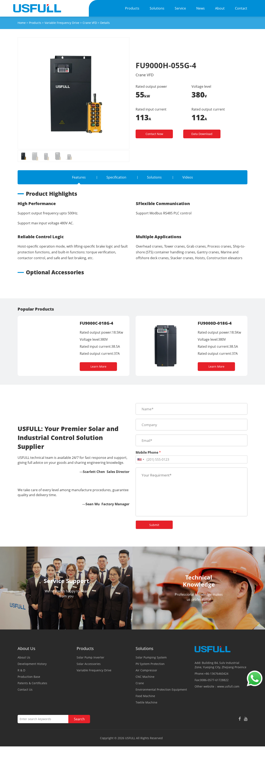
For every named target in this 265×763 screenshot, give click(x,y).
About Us (24, 657)
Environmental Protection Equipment (161, 689)
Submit (154, 525)
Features (79, 177)
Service (180, 8)
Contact (241, 8)
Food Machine (145, 696)
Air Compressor (146, 670)
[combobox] (140, 459)
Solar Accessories (89, 664)
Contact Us (25, 689)
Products (132, 8)
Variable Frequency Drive (62, 23)
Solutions (157, 8)
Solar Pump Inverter (90, 657)
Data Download (201, 134)
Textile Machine (146, 702)
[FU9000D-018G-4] (166, 322)
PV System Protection (150, 664)
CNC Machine (145, 677)
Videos (187, 177)
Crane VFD (90, 23)
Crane (140, 683)
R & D (21, 670)
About (220, 8)
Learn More (98, 366)
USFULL (130, 738)
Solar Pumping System (151, 657)
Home (22, 23)
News (200, 8)
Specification (116, 177)
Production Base (29, 677)
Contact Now (154, 134)
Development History (32, 664)
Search (79, 719)
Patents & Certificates (32, 683)
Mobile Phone (148, 452)
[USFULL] (37, 8)
